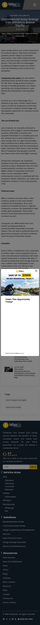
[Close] (36, 271)
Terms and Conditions (12, 353)
